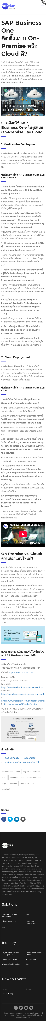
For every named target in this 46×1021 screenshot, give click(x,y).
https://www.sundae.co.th (21, 672)
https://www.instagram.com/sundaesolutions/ (23, 700)
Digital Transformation (31, 771)
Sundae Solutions (27, 783)
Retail (28, 964)
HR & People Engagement (31, 922)
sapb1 (4, 783)
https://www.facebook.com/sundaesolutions (22, 687)
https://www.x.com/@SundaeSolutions (21, 704)
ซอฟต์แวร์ (6, 789)
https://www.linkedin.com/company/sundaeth (22, 694)
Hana (4, 777)
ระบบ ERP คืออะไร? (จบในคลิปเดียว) (21, 757)
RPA (3, 928)
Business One (7, 771)
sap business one (34, 777)
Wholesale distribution (11, 964)
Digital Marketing (9, 921)
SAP (22, 777)
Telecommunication (10, 959)
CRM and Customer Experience (10, 915)
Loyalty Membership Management (10, 954)
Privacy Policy (7, 993)
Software (13, 783)
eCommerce (31, 959)
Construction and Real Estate (35, 954)
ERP (27, 914)
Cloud (18, 771)
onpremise (14, 777)
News (4, 989)
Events (28, 989)
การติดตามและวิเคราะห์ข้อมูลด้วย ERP (22, 762)
